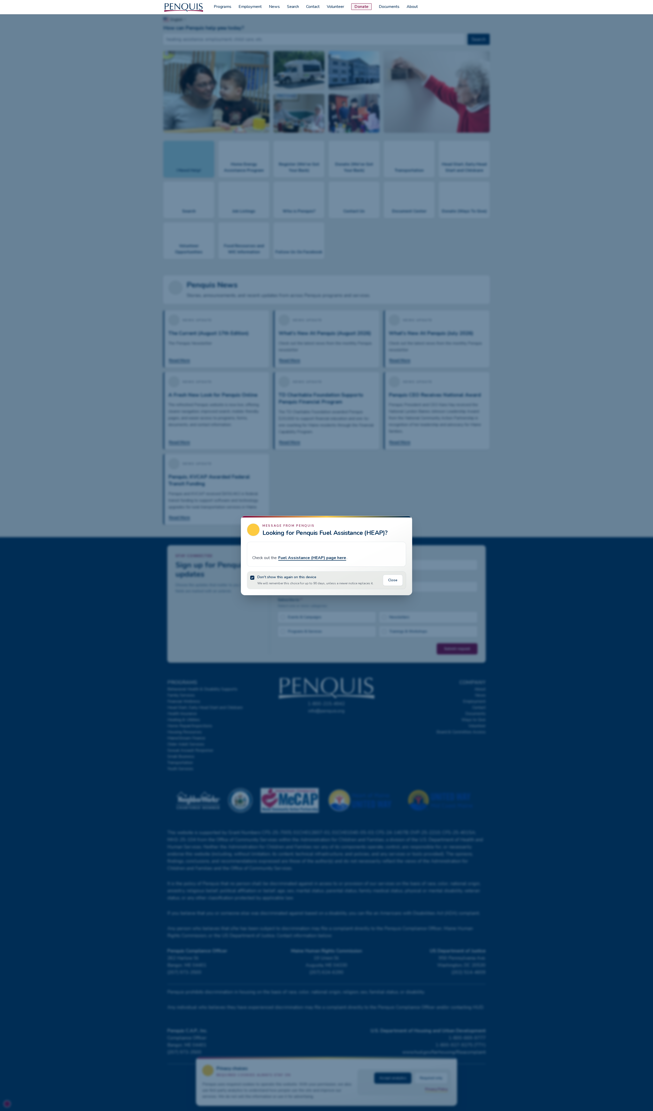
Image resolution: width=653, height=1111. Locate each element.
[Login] (485, 7)
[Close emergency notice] (401, 529)
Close (392, 580)
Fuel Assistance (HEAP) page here (312, 558)
